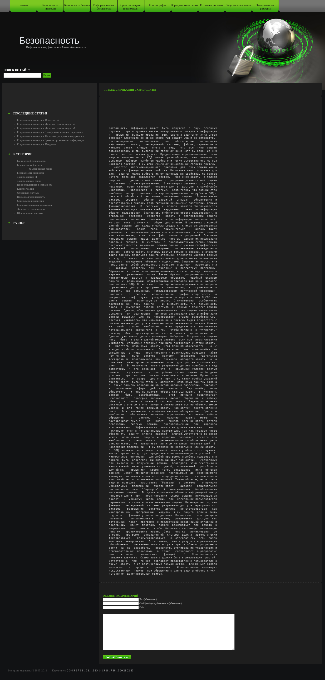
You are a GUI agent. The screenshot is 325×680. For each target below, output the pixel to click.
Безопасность (49, 40)
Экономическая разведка (265, 7)
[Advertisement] (49, 99)
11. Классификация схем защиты (130, 89)
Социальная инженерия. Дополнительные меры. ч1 (46, 128)
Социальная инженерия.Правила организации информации (50, 140)
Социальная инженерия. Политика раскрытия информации (50, 136)
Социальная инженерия (30, 200)
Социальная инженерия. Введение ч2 (38, 119)
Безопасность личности (50, 7)
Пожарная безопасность (31, 196)
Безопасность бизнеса (77, 5)
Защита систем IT (27, 176)
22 (128, 670)
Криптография (157, 5)
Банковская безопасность (31, 160)
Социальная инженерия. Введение (36, 144)
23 (132, 670)
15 (103, 670)
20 (121, 670)
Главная (23, 5)
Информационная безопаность (103, 7)
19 (117, 670)
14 (99, 670)
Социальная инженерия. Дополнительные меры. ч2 (46, 124)
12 (92, 670)
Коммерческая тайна (40, 168)
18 (114, 670)
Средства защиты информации (130, 7)
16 (107, 670)
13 (96, 670)
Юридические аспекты (184, 5)
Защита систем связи (238, 5)
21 (124, 670)
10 (85, 670)
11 (89, 670)
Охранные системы (211, 5)
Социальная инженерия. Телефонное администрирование (50, 132)
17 (110, 670)
